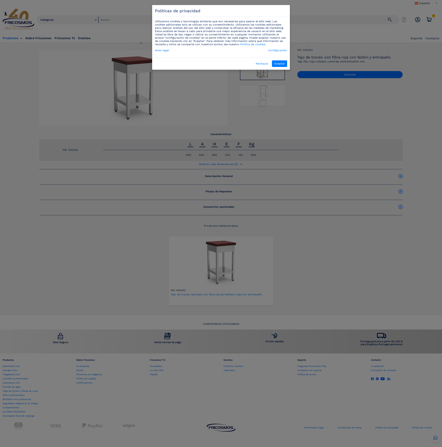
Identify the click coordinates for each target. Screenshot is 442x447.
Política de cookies (252, 44)
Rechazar (262, 63)
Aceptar (279, 63)
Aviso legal (162, 50)
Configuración (277, 50)
